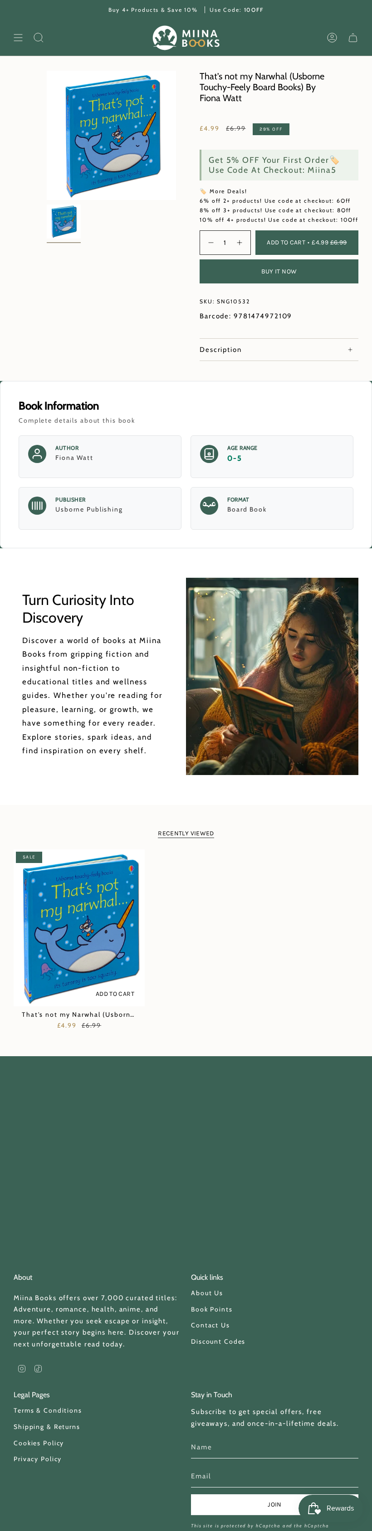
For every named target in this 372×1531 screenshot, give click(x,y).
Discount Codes (218, 1341)
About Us (207, 1293)
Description (221, 350)
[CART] (353, 37)
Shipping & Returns (47, 1427)
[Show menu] (18, 37)
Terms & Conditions (48, 1410)
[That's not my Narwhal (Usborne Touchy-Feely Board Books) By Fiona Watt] (79, 928)
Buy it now (279, 271)
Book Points (212, 1309)
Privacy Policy (38, 1459)
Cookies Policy (39, 1443)
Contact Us (210, 1325)
